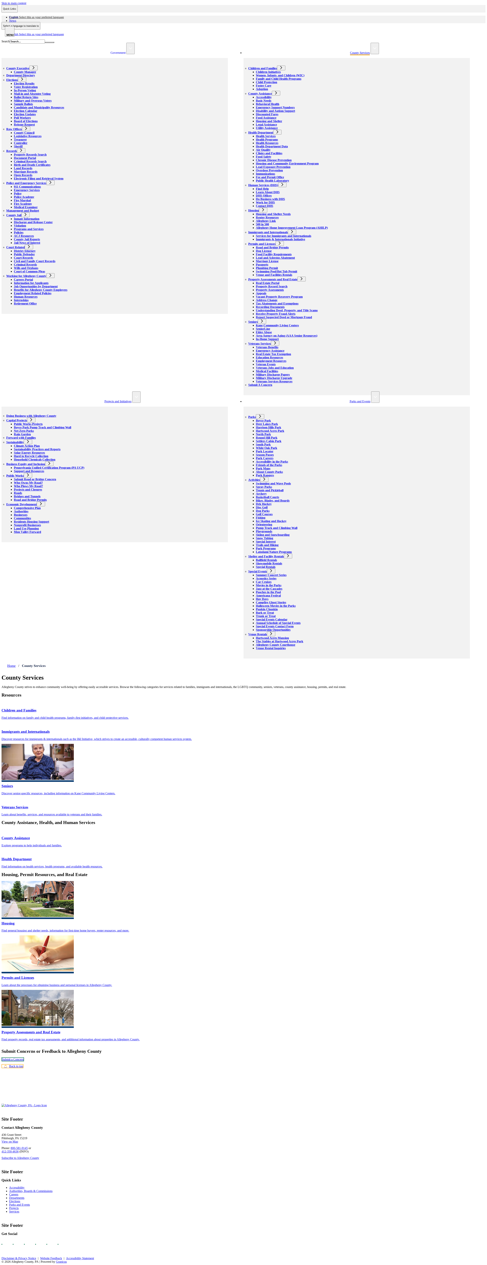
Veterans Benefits (267, 347)
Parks (252, 417)
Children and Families (262, 68)
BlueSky (61, 1244)
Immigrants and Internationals (268, 232)
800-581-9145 (19, 1148)
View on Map (10, 1141)
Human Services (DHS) (263, 185)
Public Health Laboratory (272, 180)
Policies (18, 232)
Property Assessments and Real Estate (272, 279)
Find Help (262, 188)
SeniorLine (263, 328)
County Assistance (260, 93)
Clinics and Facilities (269, 153)
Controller (20, 143)
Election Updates (25, 114)
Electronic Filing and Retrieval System (38, 178)
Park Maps (263, 468)
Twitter (39, 1244)
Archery (261, 493)
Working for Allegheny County (26, 276)
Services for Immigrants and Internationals (283, 235)
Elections (12, 80)
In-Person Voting (25, 90)
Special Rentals (265, 566)
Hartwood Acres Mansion (272, 638)
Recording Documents (270, 307)
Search (6, 41)
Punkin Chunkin (267, 609)
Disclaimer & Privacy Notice (19, 1258)
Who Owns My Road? (28, 482)
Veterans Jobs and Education (275, 367)
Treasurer (20, 139)
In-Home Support (267, 339)
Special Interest (266, 541)
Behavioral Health (267, 104)
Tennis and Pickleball (269, 490)
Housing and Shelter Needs (273, 214)
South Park (263, 444)
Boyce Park (263, 420)
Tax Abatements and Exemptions (277, 303)
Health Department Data (272, 146)
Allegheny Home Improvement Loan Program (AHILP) (292, 227)
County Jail (13, 215)
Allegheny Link (266, 220)
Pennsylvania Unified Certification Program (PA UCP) (49, 467)
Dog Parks (263, 510)
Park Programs (266, 548)
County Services (360, 52)
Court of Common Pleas (29, 271)
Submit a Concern (13, 1059)
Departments (16, 1197)
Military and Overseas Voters (33, 100)
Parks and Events (360, 401)
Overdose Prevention (269, 170)
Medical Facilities (267, 371)
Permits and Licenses (261, 243)
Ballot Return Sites (26, 97)
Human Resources (25, 296)
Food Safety (263, 156)
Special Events (257, 571)
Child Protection (266, 82)
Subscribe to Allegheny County (20, 1158)
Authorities (21, 511)
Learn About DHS (268, 192)
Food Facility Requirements (274, 254)
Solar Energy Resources (29, 452)
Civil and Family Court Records (34, 261)
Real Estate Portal (267, 283)
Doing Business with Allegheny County (31, 415)
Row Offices (14, 129)
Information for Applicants (31, 283)
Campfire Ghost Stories (271, 602)
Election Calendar (25, 110)
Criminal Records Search (30, 161)
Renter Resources (267, 217)
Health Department (260, 132)
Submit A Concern (260, 384)
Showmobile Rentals (269, 563)
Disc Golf (262, 507)
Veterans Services (259, 343)
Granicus (61, 1261)
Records (11, 151)
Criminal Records (25, 264)
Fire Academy (23, 203)
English (36, 17)
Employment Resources (271, 361)
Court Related (15, 247)
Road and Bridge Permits (272, 247)
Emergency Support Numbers (275, 107)
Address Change (266, 300)
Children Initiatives (268, 72)
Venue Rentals (257, 634)
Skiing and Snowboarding (273, 534)
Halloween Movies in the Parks (276, 605)
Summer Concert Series (271, 575)
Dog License (264, 251)
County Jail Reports (27, 239)
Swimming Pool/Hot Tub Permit (276, 271)
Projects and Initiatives (117, 401)
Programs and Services (29, 229)
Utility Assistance (267, 128)
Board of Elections (26, 121)
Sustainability (15, 442)
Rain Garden (22, 434)
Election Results (24, 83)
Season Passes (265, 454)
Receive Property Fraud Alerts (275, 313)
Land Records (23, 168)
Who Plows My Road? (28, 486)
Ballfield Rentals (266, 560)
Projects (14, 1208)
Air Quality (263, 149)
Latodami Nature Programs (274, 551)
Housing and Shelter (269, 121)
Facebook (5, 1244)
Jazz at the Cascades (269, 588)
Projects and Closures (28, 489)
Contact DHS (264, 205)
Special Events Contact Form (275, 626)
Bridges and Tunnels (27, 496)
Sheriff (18, 146)
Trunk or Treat (266, 616)
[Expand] (130, 48)
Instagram (16, 1244)
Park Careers (264, 458)
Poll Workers (22, 117)
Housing (253, 210)
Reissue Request (24, 124)
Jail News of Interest (27, 242)
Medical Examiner (26, 207)
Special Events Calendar (271, 619)
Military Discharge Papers (273, 374)
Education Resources (269, 357)
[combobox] (21, 26)
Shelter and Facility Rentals (266, 556)
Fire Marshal (22, 200)
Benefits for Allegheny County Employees (40, 289)
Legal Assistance (266, 124)
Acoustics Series (266, 578)
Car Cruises (263, 581)
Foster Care (263, 85)
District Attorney (25, 251)
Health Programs (267, 139)
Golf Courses (264, 514)
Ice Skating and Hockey (271, 521)
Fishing (260, 517)
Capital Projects (16, 420)
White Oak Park (266, 448)
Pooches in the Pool (268, 592)
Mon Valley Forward (27, 532)
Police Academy (24, 197)
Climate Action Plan (27, 445)
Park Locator (264, 451)
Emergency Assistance (270, 350)
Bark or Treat (265, 612)
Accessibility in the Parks (272, 461)
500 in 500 (262, 224)
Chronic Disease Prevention (274, 160)
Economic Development (21, 504)
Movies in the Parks (268, 585)
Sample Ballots (23, 104)
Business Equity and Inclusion (25, 464)
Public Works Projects (28, 424)
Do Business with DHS (270, 199)
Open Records (23, 175)
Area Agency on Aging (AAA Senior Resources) (286, 335)
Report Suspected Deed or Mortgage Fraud (284, 317)
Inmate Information (26, 218)
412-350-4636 (10, 1151)
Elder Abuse (264, 332)
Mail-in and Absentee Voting (32, 93)
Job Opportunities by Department (36, 286)
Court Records (23, 257)
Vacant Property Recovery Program (279, 296)
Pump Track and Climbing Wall (276, 528)
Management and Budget (22, 210)
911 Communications (27, 186)
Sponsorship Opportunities (273, 629)
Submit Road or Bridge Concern (35, 479)
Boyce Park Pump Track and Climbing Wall (42, 427)
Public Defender (24, 254)
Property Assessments (270, 289)
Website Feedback (51, 1258)
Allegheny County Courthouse (275, 644)
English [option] (36, 34)
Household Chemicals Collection (34, 459)
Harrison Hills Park (268, 427)
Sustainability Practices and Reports (37, 449)
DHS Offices (264, 195)
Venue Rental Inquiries (271, 648)
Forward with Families (21, 437)
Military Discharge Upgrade (274, 378)
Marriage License (267, 261)
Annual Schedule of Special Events (278, 623)
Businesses (20, 514)
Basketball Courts (267, 497)
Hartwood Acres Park (270, 430)
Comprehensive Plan (27, 508)
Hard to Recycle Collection (31, 456)
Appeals (261, 293)
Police (17, 193)
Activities (254, 479)
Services (14, 1211)
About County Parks (269, 471)
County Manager (25, 72)
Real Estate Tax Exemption (273, 354)
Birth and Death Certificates (32, 164)
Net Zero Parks (24, 430)
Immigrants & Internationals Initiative (280, 239)
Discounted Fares (267, 114)
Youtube (28, 1244)
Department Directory (20, 75)
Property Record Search (271, 286)
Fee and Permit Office (270, 177)
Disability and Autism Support (275, 110)
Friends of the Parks (269, 465)
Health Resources (267, 143)
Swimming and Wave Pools (273, 483)
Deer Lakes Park (267, 424)
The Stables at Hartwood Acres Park (279, 641)
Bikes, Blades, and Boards (273, 500)
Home (11, 666)
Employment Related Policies (32, 293)
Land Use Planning (26, 528)
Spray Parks (264, 486)
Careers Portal (23, 279)
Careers (13, 1194)
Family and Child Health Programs (278, 78)
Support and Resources (29, 471)
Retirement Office (25, 303)
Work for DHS (265, 202)
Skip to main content (14, 3)
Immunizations (265, 173)
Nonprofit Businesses (27, 525)
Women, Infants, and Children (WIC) (280, 75)
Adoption (262, 89)
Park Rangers (265, 475)
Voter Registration (26, 87)
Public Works (15, 475)
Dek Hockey (264, 504)
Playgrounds (264, 531)
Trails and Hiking (267, 545)
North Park (263, 434)
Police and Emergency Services (26, 183)
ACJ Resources (24, 235)
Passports (262, 264)
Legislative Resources (27, 136)
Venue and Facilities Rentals (274, 274)
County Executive (17, 68)
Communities (22, 518)
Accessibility (264, 97)
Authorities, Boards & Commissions (31, 1191)
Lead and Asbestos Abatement (275, 257)
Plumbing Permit (267, 268)
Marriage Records (25, 171)
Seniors (253, 321)
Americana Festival (268, 595)
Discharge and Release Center (33, 222)
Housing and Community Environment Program (287, 163)
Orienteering (264, 524)
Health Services (266, 136)
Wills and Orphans (26, 268)
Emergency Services (27, 190)
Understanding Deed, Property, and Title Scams (287, 310)
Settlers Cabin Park (268, 441)
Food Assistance (266, 117)
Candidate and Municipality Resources (39, 107)
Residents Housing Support (31, 521)
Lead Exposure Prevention (273, 167)
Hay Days (262, 599)
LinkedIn (50, 1244)
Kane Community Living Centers (277, 325)
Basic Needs (263, 100)
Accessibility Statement (80, 1258)
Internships (21, 300)
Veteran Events (266, 364)
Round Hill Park (266, 437)
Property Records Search (30, 154)
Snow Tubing (264, 538)
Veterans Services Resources (274, 381)
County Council (24, 132)
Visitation (20, 225)
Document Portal (25, 158)
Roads (18, 493)
